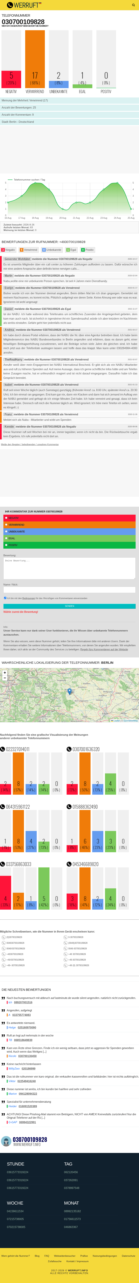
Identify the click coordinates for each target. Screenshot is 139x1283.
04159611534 (15, 1211)
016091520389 (28, 1106)
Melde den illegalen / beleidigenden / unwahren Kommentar (30, 444)
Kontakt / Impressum (77, 1261)
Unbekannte (16, 531)
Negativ (13, 518)
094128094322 (28, 1093)
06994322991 (27, 1122)
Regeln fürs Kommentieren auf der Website (104, 649)
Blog (37, 1255)
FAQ (46, 1255)
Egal (11, 538)
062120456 (71, 1172)
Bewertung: (9, 555)
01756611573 (72, 1219)
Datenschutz (128, 1255)
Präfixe (84, 1255)
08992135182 (72, 1211)
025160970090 (27, 1027)
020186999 (28, 1068)
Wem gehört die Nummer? (15, 1255)
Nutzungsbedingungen (105, 1255)
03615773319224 (17, 1172)
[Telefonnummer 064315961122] (31, 851)
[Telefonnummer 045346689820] (98, 908)
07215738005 (15, 1219)
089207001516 (23, 1002)
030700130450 (27, 1056)
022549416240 (26, 1081)
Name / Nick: (10, 584)
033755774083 (21, 1015)
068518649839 (23, 1040)
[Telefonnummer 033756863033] (31, 908)
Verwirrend (16, 524)
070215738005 (16, 1227)
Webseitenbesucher (64, 1255)
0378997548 (71, 1188)
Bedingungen (28, 598)
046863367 (71, 1227)
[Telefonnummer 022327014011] (31, 793)
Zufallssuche (55, 1261)
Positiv (12, 545)
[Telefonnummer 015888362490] (98, 851)
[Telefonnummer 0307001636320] (98, 793)
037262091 (71, 1180)
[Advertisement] (69, 150)
